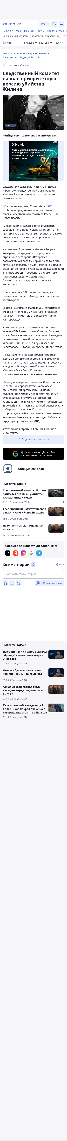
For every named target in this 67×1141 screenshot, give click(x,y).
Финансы (29, 30)
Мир (18, 30)
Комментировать (52, 583)
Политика (8, 30)
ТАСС (49, 206)
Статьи (40, 30)
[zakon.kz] (12, 23)
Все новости (9, 57)
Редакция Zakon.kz (30, 57)
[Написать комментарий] (33, 574)
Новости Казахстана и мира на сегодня (25, 53)
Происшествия (55, 30)
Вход (61, 564)
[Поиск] (54, 24)
